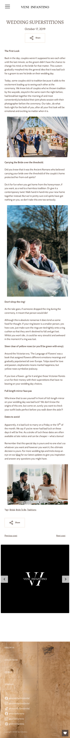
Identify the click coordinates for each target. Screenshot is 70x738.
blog (18, 454)
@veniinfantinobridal (19, 698)
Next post (60, 535)
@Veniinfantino (16, 723)
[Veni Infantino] (35, 7)
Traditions (31, 509)
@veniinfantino (16, 718)
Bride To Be (21, 509)
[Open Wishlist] (65, 733)
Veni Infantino (22, 732)
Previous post (11, 535)
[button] (35, 579)
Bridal (12, 509)
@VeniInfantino (16, 713)
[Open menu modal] (7, 6)
